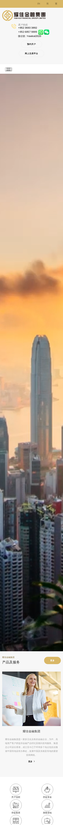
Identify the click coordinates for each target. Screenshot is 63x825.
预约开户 (31, 44)
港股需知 (47, 813)
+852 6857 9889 (28, 32)
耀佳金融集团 (31, 731)
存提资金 (47, 797)
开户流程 (15, 797)
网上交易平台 (31, 53)
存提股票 (15, 813)
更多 (52, 660)
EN (39, 4)
